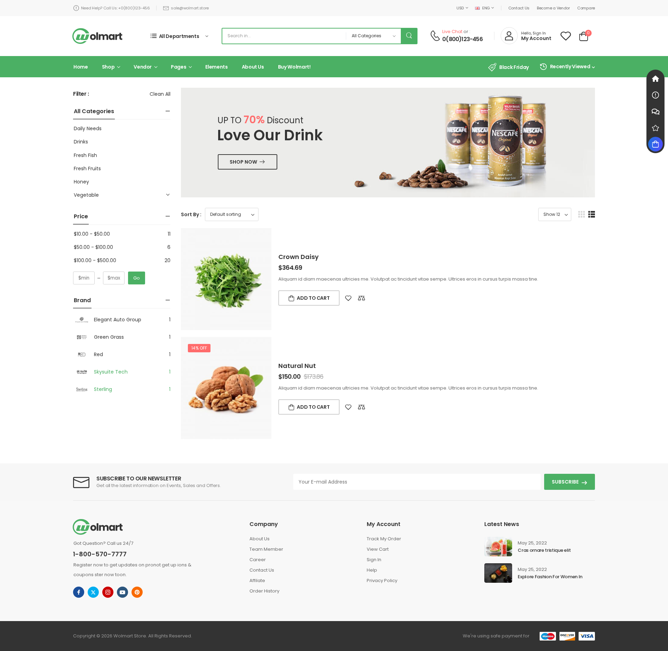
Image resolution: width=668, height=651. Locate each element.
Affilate (257, 580)
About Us (253, 66)
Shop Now (243, 161)
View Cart (378, 549)
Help (372, 570)
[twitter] (93, 592)
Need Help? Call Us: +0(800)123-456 (115, 8)
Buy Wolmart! (294, 66)
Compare (586, 8)
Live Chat (452, 31)
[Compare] (361, 298)
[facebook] (78, 592)
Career (257, 559)
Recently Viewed (570, 66)
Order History (264, 591)
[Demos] (655, 78)
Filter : (81, 94)
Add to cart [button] (313, 298)
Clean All (160, 94)
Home (80, 66)
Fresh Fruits (87, 168)
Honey (81, 182)
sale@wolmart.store (190, 8)
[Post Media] (498, 546)
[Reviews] (655, 127)
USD (460, 8)
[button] (581, 214)
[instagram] (107, 592)
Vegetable (86, 195)
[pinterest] (137, 592)
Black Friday (513, 67)
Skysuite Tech (111, 371)
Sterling (103, 389)
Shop (108, 66)
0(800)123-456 (462, 39)
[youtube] (122, 592)
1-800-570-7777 (100, 554)
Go (136, 278)
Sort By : (191, 214)
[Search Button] (409, 36)
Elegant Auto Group (117, 319)
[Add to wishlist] (348, 298)
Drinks (81, 142)
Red (98, 354)
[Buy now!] (655, 144)
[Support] (655, 111)
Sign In (374, 559)
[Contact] (435, 35)
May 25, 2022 (532, 543)
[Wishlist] (565, 36)
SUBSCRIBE (565, 481)
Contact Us (519, 8)
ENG (486, 8)
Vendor (143, 66)
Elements (216, 66)
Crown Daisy (298, 256)
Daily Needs (88, 128)
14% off (199, 348)
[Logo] (97, 36)
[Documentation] (655, 95)
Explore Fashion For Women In (550, 576)
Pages (178, 66)
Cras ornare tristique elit (544, 550)
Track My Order (384, 538)
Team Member (266, 549)
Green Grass (109, 337)
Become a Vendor (553, 8)
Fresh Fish (85, 155)
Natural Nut (297, 365)
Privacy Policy (382, 580)
